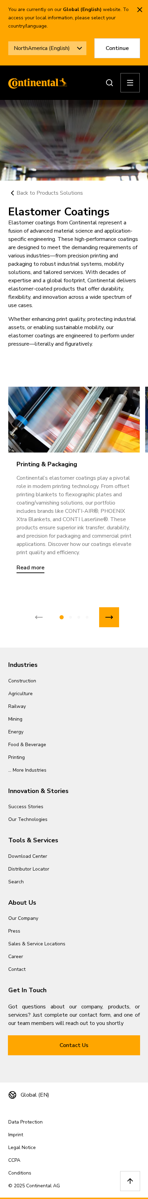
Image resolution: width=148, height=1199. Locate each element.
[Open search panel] (109, 82)
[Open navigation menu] (130, 82)
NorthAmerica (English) (42, 48)
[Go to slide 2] (70, 617)
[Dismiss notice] (140, 10)
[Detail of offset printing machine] (74, 420)
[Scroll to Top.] (130, 1181)
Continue (117, 48)
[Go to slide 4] (87, 617)
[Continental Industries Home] (35, 83)
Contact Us (74, 1045)
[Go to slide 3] (78, 617)
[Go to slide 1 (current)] (62, 617)
